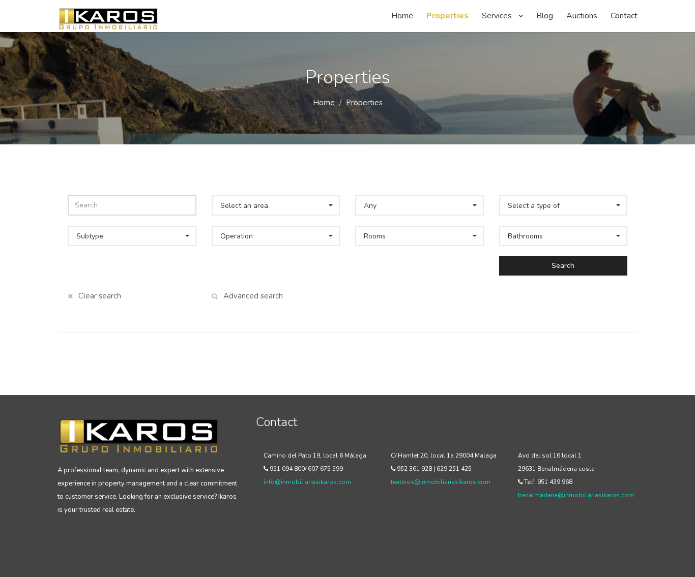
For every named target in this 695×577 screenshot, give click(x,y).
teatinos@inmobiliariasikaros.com (440, 482)
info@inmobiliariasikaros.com (307, 482)
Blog (544, 15)
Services (498, 15)
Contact (624, 15)
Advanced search (252, 296)
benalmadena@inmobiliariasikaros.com (576, 495)
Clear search (98, 296)
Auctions (581, 15)
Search (563, 265)
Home (402, 15)
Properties (447, 15)
